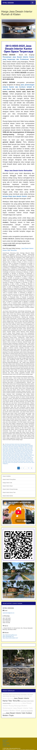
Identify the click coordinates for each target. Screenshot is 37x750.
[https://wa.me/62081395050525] (18, 545)
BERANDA (5, 740)
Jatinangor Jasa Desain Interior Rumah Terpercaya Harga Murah (18, 446)
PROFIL (4, 741)
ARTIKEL (5, 744)
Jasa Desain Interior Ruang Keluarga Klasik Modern (15, 694)
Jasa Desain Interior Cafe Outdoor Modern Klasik (18, 709)
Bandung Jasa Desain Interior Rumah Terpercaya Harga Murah (15, 445)
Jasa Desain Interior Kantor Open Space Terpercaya (19, 449)
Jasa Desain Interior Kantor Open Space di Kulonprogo (14, 461)
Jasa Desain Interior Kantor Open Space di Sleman (22, 460)
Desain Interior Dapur (8, 486)
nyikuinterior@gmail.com (8, 613)
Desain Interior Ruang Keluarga (10, 489)
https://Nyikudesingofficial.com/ (10, 635)
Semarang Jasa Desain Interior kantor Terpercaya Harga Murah (17, 444)
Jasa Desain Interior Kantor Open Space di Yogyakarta (17, 455)
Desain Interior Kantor (8, 495)
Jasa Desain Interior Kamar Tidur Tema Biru (16, 699)
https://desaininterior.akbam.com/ (10, 638)
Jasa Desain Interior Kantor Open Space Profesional (17, 449)
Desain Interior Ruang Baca (9, 479)
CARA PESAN (6, 743)
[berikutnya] (31, 468)
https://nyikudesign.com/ (8, 636)
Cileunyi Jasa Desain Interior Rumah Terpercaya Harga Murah (18, 447)
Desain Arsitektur (7, 476)
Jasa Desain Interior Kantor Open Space (16, 452)
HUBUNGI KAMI (6, 746)
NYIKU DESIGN (8, 2)
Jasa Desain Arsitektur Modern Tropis (16, 703)
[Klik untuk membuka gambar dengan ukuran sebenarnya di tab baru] (18, 29)
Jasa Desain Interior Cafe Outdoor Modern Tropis (17, 714)
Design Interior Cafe (7, 482)
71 (28, 468)
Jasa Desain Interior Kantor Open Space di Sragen (18, 458)
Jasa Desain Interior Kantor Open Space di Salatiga (20, 457)
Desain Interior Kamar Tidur (9, 492)
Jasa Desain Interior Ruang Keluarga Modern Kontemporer (17, 705)
